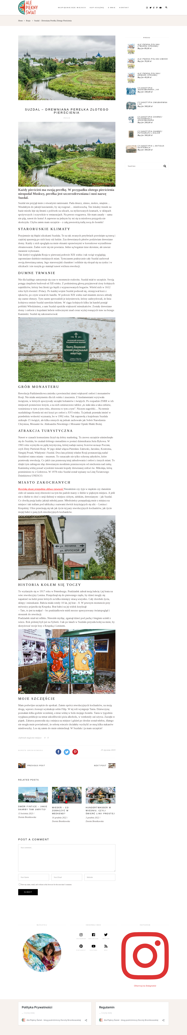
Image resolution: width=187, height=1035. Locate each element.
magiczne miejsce (34, 738)
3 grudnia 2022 (92, 817)
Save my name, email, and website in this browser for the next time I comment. (46, 885)
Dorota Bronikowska (30, 750)
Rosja (28, 21)
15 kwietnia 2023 (25, 813)
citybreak (22, 738)
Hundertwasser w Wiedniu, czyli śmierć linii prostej (100, 810)
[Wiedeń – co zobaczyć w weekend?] (67, 795)
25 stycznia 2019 (108, 750)
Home (20, 21)
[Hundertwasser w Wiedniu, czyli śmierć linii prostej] (100, 795)
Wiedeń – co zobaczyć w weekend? (60, 810)
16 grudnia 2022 (59, 817)
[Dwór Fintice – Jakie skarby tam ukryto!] (33, 794)
